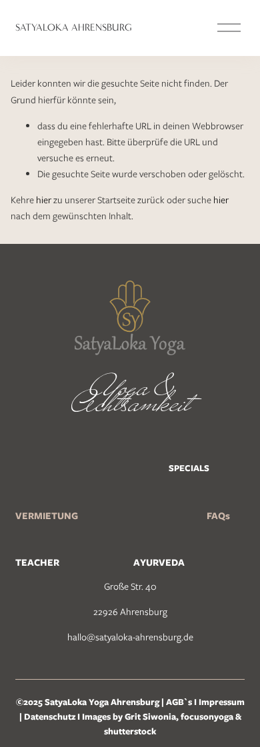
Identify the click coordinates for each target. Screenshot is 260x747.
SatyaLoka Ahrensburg (73, 27)
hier (43, 200)
